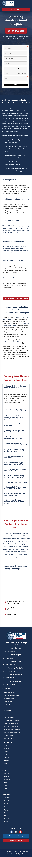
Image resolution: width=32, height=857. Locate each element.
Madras (6, 763)
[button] (26, 3)
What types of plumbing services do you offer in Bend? (15, 410)
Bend (5, 745)
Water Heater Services (10, 714)
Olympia (6, 810)
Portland (6, 773)
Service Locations (9, 698)
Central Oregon (16, 648)
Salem (5, 785)
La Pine (6, 754)
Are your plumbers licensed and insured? (14, 424)
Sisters (6, 751)
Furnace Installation (9, 735)
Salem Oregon (16, 655)
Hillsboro (6, 782)
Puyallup (6, 801)
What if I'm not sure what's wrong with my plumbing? (14, 437)
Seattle (6, 804)
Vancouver (7, 807)
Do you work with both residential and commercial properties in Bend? (13, 417)
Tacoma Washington (16, 675)
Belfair (6, 813)
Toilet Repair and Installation (12, 720)
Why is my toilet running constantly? (13, 457)
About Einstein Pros (9, 692)
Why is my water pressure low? (16, 482)
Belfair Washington (16, 681)
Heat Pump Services (9, 738)
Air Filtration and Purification (12, 729)
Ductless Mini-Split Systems (12, 732)
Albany (6, 788)
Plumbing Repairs (9, 717)
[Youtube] (20, 831)
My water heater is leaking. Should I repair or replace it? (14, 476)
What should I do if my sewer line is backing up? (15, 470)
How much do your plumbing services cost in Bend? (15, 387)
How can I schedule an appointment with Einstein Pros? (15, 444)
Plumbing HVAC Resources (11, 695)
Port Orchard (8, 822)
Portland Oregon (16, 661)
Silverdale (7, 816)
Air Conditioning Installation (12, 726)
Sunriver (6, 757)
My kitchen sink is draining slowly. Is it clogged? (14, 494)
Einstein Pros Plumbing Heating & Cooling (16, 644)
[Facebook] (11, 831)
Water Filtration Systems (11, 723)
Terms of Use (7, 704)
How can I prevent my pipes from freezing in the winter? (14, 463)
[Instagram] (16, 831)
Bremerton (7, 819)
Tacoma (6, 798)
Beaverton (7, 779)
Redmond (6, 748)
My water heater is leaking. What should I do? (14, 450)
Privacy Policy (8, 701)
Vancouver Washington (16, 668)
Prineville (6, 760)
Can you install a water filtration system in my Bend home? (14, 501)
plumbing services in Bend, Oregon (12, 342)
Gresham (6, 776)
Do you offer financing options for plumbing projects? (15, 431)
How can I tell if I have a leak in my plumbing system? (15, 488)
